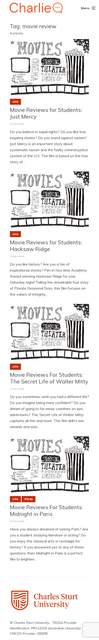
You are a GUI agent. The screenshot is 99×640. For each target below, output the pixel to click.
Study (28, 499)
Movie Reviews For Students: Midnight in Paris (46, 510)
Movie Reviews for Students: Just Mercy (46, 113)
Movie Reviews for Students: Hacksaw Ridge (46, 245)
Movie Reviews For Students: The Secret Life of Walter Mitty (49, 378)
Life (15, 101)
